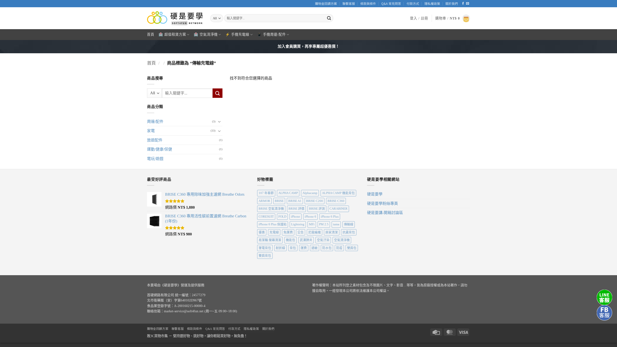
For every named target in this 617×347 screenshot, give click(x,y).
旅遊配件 (154, 140)
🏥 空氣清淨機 (206, 34)
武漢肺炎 (306, 240)
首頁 (150, 34)
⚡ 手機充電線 (237, 34)
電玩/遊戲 (155, 159)
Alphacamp (309, 193)
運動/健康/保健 (159, 149)
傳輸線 (348, 224)
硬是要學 (374, 194)
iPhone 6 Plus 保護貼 (273, 224)
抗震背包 (348, 232)
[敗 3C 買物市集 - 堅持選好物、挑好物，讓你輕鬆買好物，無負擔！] (175, 18)
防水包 (327, 248)
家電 (151, 131)
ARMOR (264, 201)
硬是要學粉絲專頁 (382, 203)
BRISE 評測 (317, 208)
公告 (300, 232)
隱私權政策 (432, 3)
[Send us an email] (467, 3)
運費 (304, 248)
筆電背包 (265, 248)
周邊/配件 (155, 121)
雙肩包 (351, 248)
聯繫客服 (348, 3)
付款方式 (413, 3)
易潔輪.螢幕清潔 (270, 240)
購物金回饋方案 (326, 3)
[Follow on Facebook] (463, 3)
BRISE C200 (314, 201)
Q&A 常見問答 (391, 3)
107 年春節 (266, 193)
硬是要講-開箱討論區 (385, 213)
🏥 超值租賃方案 (172, 34)
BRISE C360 (336, 201)
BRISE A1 (295, 201)
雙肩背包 (265, 255)
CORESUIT (266, 216)
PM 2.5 (324, 224)
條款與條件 (368, 3)
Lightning (297, 224)
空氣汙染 (323, 240)
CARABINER (338, 208)
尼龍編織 (314, 232)
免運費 (288, 232)
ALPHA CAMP (288, 193)
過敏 (314, 248)
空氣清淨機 (342, 240)
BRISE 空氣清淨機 (271, 208)
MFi (312, 224)
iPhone (295, 216)
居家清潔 (331, 232)
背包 (293, 248)
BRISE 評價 (296, 208)
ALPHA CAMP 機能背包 (338, 193)
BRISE (279, 201)
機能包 (290, 240)
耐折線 (280, 248)
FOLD (282, 216)
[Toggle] (219, 121)
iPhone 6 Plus (330, 216)
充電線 (274, 232)
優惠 (262, 232)
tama (336, 224)
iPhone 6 (310, 216)
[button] (419, 18)
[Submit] (329, 18)
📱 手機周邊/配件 (271, 34)
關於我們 (451, 3)
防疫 (339, 248)
